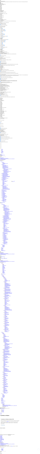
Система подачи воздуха (6, 215)
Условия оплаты (1, 438)
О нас (2, 244)
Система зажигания (5, 237)
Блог (1, 249)
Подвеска (6, 306)
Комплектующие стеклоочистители (7, 218)
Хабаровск (4, 272)
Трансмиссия (5, 388)
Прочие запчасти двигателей (7, 209)
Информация (1, 437)
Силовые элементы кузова (6, 227)
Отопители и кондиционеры (6, 350)
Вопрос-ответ (1, 441)
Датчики (4, 243)
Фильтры (4, 232)
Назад (3, 275)
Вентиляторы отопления (6, 216)
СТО (1, 247)
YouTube (3, 411)
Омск (3, 268)
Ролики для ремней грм (7, 212)
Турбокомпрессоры (6, 239)
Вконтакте (2, 448)
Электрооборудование (7, 330)
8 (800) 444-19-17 (2, 157)
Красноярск (4, 267)
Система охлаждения (7, 346)
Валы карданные (5, 241)
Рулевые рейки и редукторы (6, 220)
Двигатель (5, 338)
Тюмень (3, 271)
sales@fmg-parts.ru (2, 408)
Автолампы (5, 205)
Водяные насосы (6, 214)
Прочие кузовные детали (6, 223)
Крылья (4, 226)
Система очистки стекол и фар (6, 217)
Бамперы (5, 225)
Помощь (1, 440)
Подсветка (5, 206)
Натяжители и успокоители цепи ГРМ (9, 211)
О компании (1, 435)
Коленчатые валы (5, 207)
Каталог (4, 277)
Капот (4, 224)
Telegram (3, 410)
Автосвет (4, 204)
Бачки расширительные (7, 213)
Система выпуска (4, 236)
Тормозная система (5, 233)
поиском (8, 421)
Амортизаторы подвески (6, 229)
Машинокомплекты (3, 250)
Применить (1, 38)
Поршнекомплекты (6, 208)
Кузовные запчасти (5, 222)
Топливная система (5, 221)
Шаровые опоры (5, 228)
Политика (4, 246)
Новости (3, 245)
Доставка (2, 248)
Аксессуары (4, 234)
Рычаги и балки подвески (6, 230)
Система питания (4, 238)
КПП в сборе (5, 240)
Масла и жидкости (5, 235)
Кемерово (4, 266)
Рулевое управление (5, 219)
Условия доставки (2, 439)
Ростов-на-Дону (4, 270)
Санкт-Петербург (4, 265)
